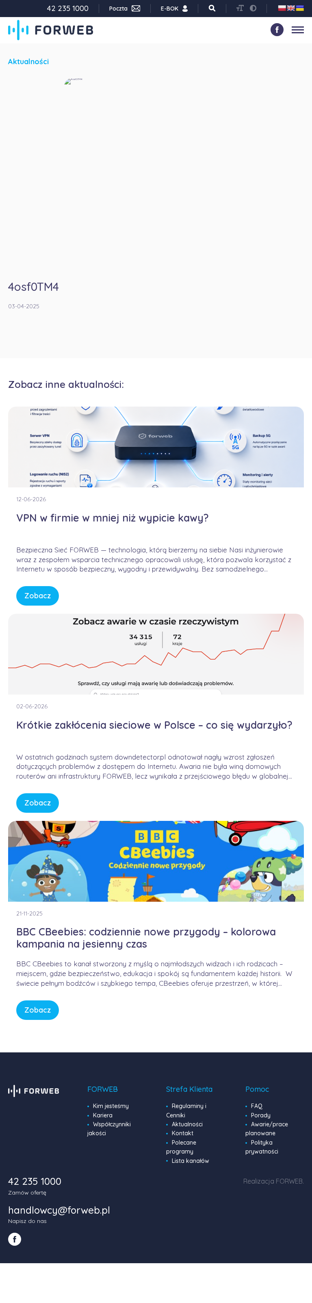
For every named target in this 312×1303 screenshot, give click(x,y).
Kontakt (182, 1133)
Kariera (103, 1115)
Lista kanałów (190, 1160)
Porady (261, 1115)
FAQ (256, 1106)
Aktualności (187, 1124)
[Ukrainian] (300, 8)
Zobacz (37, 595)
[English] (291, 8)
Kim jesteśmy (111, 1106)
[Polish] (282, 8)
